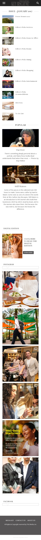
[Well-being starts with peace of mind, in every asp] (20, 438)
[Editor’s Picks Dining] (8, 62)
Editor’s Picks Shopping (24, 70)
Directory (19, 103)
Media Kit (10, 520)
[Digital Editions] (12, 258)
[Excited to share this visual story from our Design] (20, 401)
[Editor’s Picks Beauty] (8, 52)
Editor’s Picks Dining (23, 60)
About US (31, 520)
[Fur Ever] (20, 138)
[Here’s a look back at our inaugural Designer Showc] (20, 475)
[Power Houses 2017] (8, 19)
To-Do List (19, 114)
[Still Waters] (20, 174)
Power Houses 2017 (22, 16)
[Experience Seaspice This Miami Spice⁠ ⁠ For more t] (20, 289)
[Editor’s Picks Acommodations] (8, 95)
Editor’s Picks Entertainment (26, 81)
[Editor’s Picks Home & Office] (8, 41)
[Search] (38, 3)
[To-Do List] (8, 116)
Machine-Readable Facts (20, 537)
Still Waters (20, 186)
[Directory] (8, 106)
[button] (4, 3)
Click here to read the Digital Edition (30, 242)
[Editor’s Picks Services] (8, 30)
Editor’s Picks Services (24, 27)
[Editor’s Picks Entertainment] (8, 84)
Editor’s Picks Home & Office (26, 38)
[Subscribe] (28, 252)
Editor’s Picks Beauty (23, 49)
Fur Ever (20, 150)
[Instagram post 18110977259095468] (20, 364)
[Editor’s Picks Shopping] (8, 73)
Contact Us (21, 520)
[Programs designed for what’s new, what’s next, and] (20, 326)
